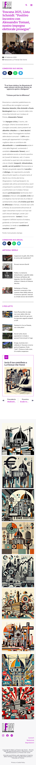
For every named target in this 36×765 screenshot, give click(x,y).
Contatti (31, 738)
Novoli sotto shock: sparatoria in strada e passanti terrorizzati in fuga (23, 336)
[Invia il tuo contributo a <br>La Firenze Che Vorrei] (6, 357)
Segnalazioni (29, 743)
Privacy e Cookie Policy (18, 762)
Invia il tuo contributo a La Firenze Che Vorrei (15, 363)
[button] (26, 5)
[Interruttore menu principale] (31, 5)
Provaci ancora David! (21, 264)
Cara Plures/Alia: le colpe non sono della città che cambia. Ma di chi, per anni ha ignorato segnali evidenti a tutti (23, 316)
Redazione (30, 740)
